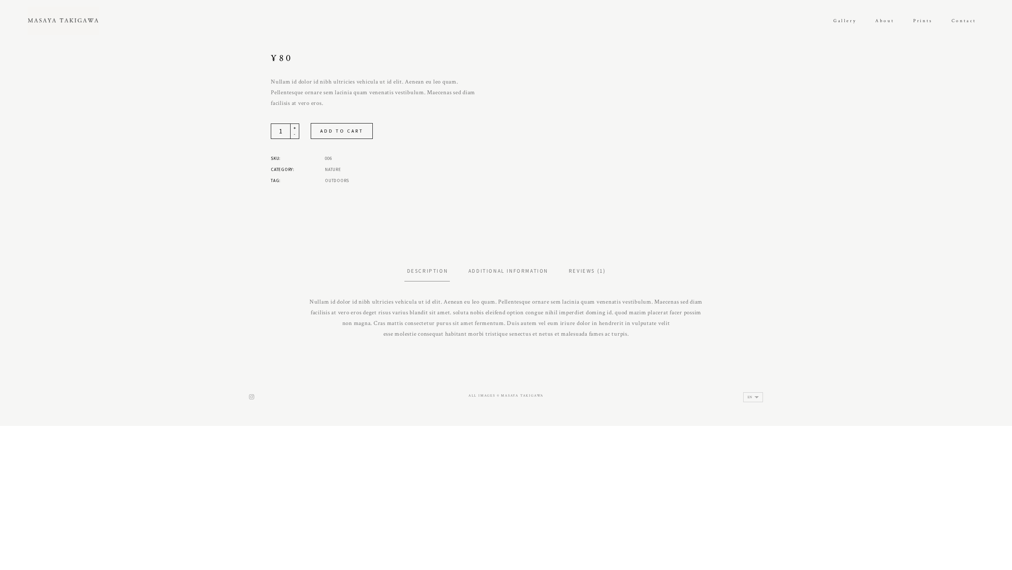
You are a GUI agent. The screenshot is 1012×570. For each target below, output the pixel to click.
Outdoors (337, 180)
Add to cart (342, 131)
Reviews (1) (587, 271)
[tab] (427, 270)
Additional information (508, 271)
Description (427, 271)
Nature (333, 169)
